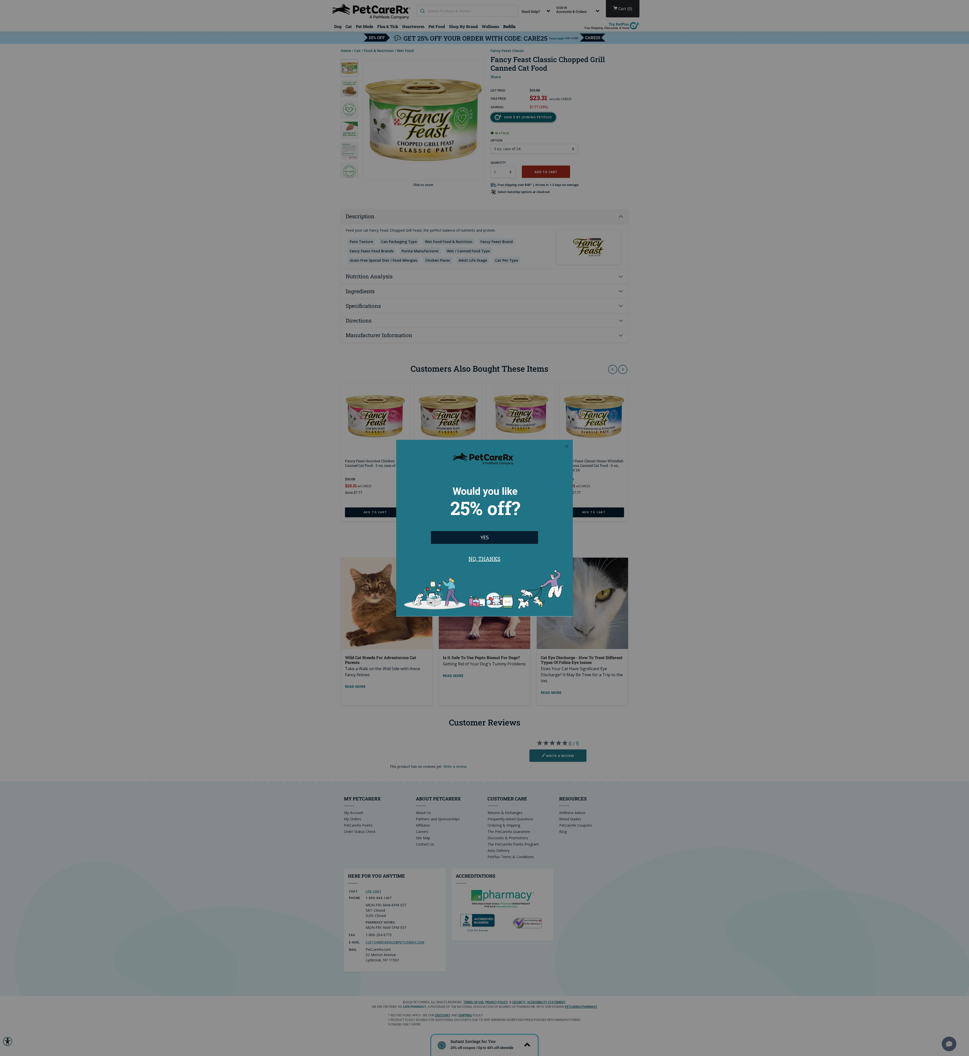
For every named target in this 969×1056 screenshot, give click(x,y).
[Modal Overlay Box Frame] (484, 528)
